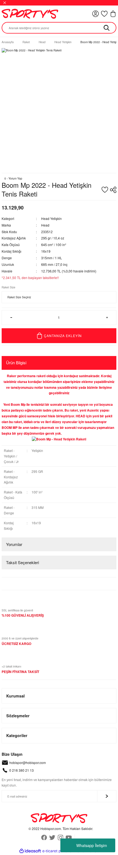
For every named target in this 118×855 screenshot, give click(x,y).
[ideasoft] (30, 851)
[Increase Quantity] (106, 317)
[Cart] (113, 13)
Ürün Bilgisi (16, 362)
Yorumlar (14, 544)
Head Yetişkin (51, 218)
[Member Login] (95, 13)
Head (45, 225)
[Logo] (30, 14)
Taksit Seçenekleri (22, 562)
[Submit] (106, 796)
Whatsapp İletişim (91, 845)
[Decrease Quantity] (11, 317)
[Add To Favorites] (105, 189)
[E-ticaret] (58, 851)
